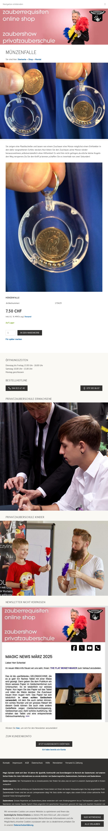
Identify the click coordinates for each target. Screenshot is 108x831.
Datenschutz (37, 762)
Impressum (17, 762)
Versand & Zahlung (74, 762)
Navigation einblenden (13, 4)
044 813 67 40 (18, 388)
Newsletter (58, 762)
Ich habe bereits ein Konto (54, 749)
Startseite (22, 59)
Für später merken (14, 339)
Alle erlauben (92, 824)
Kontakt (6, 762)
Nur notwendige (92, 817)
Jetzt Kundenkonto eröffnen (54, 744)
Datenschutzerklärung (23, 825)
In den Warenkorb (29, 332)
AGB (27, 762)
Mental (38, 59)
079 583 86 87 (93, 388)
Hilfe (48, 762)
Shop (30, 59)
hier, (18, 728)
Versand (27, 316)
